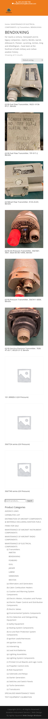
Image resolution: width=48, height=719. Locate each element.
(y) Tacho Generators (15, 685)
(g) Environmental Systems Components (24, 613)
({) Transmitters (23, 27)
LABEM (12, 572)
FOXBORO (13, 560)
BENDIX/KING (14, 556)
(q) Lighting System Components (20, 658)
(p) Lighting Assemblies (17, 654)
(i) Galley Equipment (15, 624)
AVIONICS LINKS (12, 511)
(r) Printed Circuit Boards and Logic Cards (24, 662)
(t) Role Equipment (15, 670)
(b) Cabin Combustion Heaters (20, 587)
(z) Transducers (13, 689)
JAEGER (12, 568)
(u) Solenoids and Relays (17, 674)
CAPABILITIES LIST (12, 515)
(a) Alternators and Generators (20, 583)
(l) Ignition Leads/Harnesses (18, 638)
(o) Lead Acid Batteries (16, 650)
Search (29, 501)
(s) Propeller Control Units (18, 666)
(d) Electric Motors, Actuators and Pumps (24, 598)
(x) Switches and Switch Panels (20, 681)
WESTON (12, 580)
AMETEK (12, 552)
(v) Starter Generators (16, 677)
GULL (11, 564)
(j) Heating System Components (20, 628)
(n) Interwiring (13, 646)
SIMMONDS (14, 576)
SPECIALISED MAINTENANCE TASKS (20, 693)
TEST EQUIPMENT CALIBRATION (18, 697)
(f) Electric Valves (14, 609)
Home (7, 24)
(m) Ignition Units (14, 642)
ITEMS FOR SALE (12, 526)
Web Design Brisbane (32, 715)
